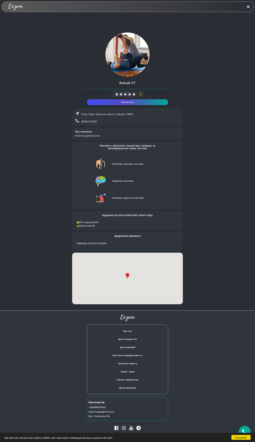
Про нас (127, 330)
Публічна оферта (127, 363)
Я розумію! (241, 437)
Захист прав (127, 371)
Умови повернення (127, 379)
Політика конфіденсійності (127, 355)
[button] (127, 275)
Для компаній (127, 347)
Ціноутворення (127, 387)
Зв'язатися (127, 102)
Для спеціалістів (127, 339)
